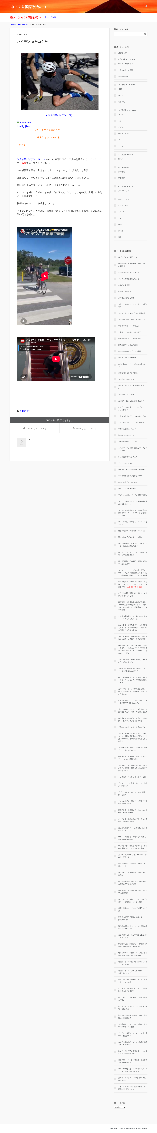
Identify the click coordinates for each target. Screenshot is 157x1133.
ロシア (120, 95)
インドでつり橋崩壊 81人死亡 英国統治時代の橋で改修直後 (132, 990)
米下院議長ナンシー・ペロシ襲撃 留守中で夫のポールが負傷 (132, 1025)
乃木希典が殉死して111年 (127, 441)
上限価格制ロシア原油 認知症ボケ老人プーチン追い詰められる (132, 749)
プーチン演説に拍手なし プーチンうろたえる (132, 523)
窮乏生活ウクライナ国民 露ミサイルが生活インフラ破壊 (132, 981)
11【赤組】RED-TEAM (126, 85)
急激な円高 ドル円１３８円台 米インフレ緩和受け (132, 891)
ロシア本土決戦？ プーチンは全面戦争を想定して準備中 (132, 1043)
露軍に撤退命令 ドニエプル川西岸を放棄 (132, 909)
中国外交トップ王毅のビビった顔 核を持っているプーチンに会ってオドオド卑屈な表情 (132, 584)
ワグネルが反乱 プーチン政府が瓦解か (132, 495)
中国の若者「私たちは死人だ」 (129, 482)
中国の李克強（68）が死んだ (128, 326)
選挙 (119, 237)
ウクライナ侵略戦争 (125, 64)
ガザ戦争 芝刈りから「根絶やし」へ (132, 319)
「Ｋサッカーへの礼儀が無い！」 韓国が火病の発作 (132, 784)
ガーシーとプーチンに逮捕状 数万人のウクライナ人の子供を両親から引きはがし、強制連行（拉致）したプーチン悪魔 (132, 572)
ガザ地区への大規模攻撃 (127, 358)
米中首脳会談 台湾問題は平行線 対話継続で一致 (132, 865)
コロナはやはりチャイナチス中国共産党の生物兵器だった (132, 502)
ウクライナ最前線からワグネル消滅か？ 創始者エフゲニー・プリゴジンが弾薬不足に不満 (132, 512)
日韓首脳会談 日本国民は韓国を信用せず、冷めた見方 (132, 562)
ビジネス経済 (123, 205)
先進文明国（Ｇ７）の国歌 (128, 373)
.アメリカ (121, 114)
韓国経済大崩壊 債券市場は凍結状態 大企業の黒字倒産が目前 (132, 882)
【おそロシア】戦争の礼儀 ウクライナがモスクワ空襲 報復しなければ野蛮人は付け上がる (132, 768)
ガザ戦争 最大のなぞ (126, 379)
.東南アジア (122, 53)
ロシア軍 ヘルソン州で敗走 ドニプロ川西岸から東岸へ (132, 1061)
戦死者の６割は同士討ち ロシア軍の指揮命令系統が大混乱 (132, 927)
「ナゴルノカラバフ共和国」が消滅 (131, 422)
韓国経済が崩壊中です (126, 435)
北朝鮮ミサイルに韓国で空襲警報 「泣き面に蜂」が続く (132, 972)
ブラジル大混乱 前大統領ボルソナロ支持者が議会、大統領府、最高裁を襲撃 (132, 638)
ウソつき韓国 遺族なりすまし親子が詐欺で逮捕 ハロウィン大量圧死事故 (132, 847)
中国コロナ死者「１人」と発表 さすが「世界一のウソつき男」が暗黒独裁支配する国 (132, 680)
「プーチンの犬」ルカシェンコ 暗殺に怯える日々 (132, 793)
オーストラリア (124, 134)
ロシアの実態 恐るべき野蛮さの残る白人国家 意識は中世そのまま (132, 1070)
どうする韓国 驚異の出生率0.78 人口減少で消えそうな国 (132, 594)
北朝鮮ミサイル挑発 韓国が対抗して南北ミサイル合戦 (132, 963)
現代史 (120, 159)
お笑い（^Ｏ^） (124, 199)
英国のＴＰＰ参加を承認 (127, 489)
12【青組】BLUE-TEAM (127, 110)
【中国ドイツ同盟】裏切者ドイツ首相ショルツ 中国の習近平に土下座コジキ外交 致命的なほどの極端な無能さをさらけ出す (132, 737)
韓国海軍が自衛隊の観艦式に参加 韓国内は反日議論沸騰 (132, 1016)
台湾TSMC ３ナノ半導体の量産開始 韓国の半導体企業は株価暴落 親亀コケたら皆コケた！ (132, 691)
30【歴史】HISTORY (126, 155)
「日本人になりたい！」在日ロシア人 (132, 727)
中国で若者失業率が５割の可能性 (130, 476)
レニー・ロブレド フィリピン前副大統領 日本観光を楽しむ (132, 553)
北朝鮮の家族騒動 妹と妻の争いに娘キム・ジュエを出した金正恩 (132, 617)
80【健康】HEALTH (125, 186)
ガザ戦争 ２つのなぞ (126, 394)
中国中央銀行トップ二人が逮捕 (129, 351)
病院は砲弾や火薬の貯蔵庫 (128, 345)
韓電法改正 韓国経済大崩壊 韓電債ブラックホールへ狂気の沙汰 (132, 758)
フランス (121, 146)
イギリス (121, 127)
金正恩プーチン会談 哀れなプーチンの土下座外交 (132, 449)
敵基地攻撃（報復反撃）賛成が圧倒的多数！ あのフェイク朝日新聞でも (132, 719)
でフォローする (36, 428)
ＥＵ (119, 121)
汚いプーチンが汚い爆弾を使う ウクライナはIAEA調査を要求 (132, 1052)
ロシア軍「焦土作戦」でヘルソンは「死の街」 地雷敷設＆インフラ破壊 (132, 900)
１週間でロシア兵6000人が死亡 (129, 332)
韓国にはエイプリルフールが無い (130, 537)
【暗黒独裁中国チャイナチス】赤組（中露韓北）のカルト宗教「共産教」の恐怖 (132, 710)
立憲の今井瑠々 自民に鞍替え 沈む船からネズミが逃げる (132, 661)
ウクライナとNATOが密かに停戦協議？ (132, 313)
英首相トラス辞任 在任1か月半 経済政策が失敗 (132, 1079)
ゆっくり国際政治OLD (28, 7)
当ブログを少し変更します (128, 257)
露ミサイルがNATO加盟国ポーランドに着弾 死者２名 (132, 856)
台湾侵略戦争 (123, 76)
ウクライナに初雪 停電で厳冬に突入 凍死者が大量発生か (132, 838)
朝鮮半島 (121, 102)
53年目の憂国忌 (124, 285)
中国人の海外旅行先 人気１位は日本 (132, 416)
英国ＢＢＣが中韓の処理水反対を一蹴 (132, 469)
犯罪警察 (121, 178)
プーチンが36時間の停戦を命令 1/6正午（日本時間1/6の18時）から (132, 670)
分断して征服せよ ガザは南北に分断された (132, 305)
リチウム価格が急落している (128, 279)
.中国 (120, 89)
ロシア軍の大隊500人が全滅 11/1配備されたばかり (132, 936)
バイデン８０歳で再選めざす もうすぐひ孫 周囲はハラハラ (132, 820)
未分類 (120, 231)
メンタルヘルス (124, 191)
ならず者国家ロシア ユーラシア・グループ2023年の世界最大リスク (132, 701)
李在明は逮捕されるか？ (127, 429)
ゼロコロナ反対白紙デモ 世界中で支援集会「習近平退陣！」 (132, 802)
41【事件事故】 (25, 411)
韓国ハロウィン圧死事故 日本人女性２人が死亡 (132, 998)
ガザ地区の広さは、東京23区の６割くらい (132, 387)
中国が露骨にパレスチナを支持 (129, 338)
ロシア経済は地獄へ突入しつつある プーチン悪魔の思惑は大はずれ (132, 545)
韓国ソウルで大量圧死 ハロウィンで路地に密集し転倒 (132, 1007)
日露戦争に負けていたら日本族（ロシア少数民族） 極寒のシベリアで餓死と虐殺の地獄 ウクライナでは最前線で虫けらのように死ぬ (132, 649)
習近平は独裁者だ (124, 291)
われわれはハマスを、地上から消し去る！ (132, 365)
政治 (119, 224)
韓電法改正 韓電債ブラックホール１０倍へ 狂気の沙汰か (132, 811)
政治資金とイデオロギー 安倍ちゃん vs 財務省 (132, 265)
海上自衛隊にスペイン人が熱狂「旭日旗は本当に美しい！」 (132, 829)
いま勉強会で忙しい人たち (128, 457)
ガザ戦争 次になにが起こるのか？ (131, 401)
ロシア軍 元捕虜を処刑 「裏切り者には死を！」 (132, 874)
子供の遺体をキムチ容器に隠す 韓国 (132, 777)
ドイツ (120, 140)
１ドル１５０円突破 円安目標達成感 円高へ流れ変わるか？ (132, 1088)
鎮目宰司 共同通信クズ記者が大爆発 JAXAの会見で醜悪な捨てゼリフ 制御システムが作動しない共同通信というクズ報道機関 (132, 606)
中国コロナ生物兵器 (125, 70)
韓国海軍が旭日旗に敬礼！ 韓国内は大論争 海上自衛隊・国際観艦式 (132, 945)
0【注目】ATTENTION (126, 59)
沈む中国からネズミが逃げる (128, 272)
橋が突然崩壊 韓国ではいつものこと (132, 531)
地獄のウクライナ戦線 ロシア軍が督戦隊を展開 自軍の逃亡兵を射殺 (132, 954)
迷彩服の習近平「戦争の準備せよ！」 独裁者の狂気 (132, 918)
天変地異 (121, 172)
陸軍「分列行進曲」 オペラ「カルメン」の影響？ (132, 408)
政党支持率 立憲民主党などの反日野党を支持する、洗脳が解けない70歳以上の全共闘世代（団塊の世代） (132, 627)
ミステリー (122, 212)
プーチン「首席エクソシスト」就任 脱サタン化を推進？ (132, 1034)
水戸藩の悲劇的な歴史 (126, 298)
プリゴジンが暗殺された (127, 463)
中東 (119, 218)
